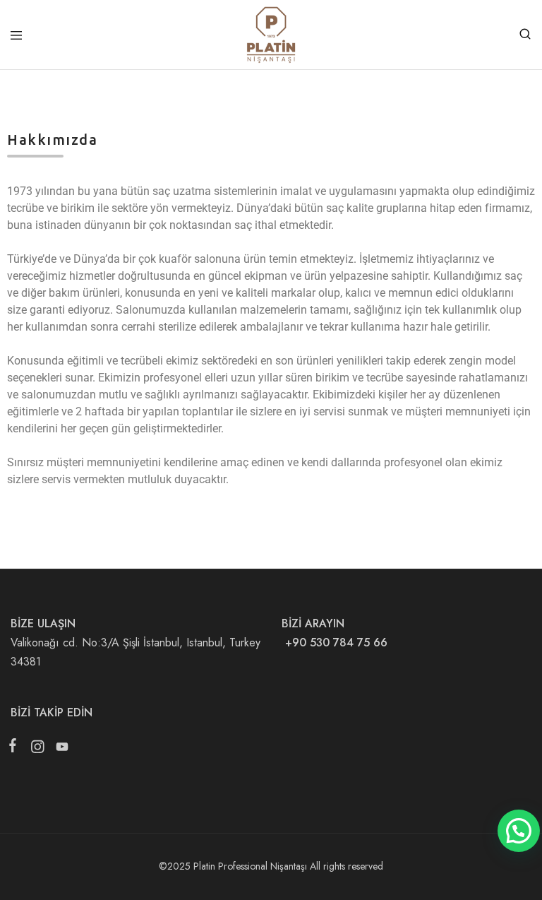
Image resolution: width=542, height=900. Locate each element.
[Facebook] (15, 748)
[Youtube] (59, 749)
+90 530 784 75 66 (334, 642)
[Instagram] (37, 749)
